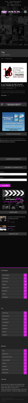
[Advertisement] (14, 31)
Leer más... (4, 95)
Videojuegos (5, 297)
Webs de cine (5, 372)
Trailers (4, 294)
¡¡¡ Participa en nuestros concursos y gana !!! (13, 105)
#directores (7, 140)
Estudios (4, 331)
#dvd (1, 142)
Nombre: (2, 172)
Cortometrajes (5, 278)
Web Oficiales (5, 369)
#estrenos (8, 142)
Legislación (4, 335)
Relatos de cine (5, 287)
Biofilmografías (5, 275)
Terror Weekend (11, 226)
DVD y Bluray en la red (7, 357)
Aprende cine (5, 313)
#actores (12, 140)
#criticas (19, 140)
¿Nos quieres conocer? (15, 1)
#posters (2, 140)
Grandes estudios (6, 360)
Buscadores (5, 319)
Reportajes (4, 290)
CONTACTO (16, 2)
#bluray (4, 142)
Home (2, 58)
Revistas (4, 363)
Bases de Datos (5, 316)
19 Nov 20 (3, 88)
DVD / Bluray (5, 281)
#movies (13, 142)
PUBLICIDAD (10, 2)
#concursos (23, 140)
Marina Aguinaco (9, 88)
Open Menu (25, 11)
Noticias (4, 284)
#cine (15, 140)
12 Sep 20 (13, 222)
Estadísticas (4, 328)
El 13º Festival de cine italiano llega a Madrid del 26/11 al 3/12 (12, 85)
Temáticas (9, 228)
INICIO (6, 1)
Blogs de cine (5, 353)
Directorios (4, 325)
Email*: (1, 177)
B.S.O (8, 220)
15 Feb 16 (13, 230)
